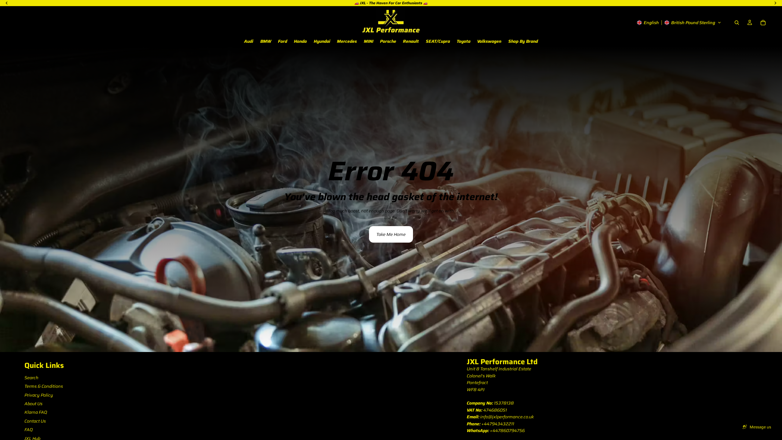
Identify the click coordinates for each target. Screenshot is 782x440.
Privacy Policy (38, 395)
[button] (679, 23)
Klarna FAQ (35, 412)
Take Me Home (391, 234)
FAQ (28, 429)
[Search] (737, 22)
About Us (33, 403)
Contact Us (35, 421)
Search (31, 377)
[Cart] (763, 22)
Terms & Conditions (43, 386)
